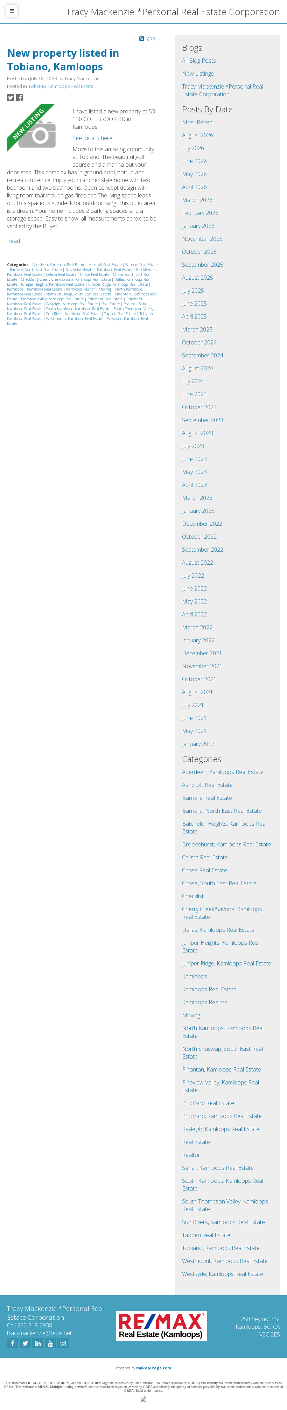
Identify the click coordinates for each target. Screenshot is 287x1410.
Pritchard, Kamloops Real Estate (222, 1116)
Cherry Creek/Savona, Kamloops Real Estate (76, 279)
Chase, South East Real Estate (219, 883)
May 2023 (194, 472)
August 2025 (197, 277)
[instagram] (63, 1343)
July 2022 (193, 575)
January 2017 (198, 744)
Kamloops (15, 289)
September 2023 (202, 420)
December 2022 (202, 524)
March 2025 (197, 329)
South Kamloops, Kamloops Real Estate (78, 308)
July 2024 (193, 381)
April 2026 (194, 187)
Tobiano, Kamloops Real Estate (60, 86)
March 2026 (197, 200)
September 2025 (202, 264)
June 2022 (194, 588)
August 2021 (197, 692)
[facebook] (12, 1343)
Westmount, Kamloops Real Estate (75, 318)
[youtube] (50, 1343)
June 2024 (194, 394)
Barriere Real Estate (141, 264)
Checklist (29, 279)
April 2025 (194, 316)
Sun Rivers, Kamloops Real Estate (74, 313)
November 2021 (202, 666)
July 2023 (193, 446)
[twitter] (25, 1343)
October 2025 (199, 252)
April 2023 (194, 485)
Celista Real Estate (61, 274)
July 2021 (193, 705)
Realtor (130, 303)
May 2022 (194, 601)
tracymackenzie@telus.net (39, 1333)
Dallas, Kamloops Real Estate (218, 930)
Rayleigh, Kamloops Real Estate (72, 303)
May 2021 (194, 731)
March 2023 (197, 498)
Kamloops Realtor (81, 289)
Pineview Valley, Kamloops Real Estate (53, 298)
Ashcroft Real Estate (105, 264)
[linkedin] (37, 1343)
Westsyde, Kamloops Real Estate (222, 1274)
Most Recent (198, 122)
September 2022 (202, 549)
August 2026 (197, 135)
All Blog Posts (199, 60)
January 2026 (198, 226)
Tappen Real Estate (120, 313)
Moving (105, 289)
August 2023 (197, 433)
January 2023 (198, 511)
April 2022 (194, 614)
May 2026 (194, 174)
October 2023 (199, 407)
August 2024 (197, 368)
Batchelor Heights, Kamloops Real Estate (99, 269)
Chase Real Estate (95, 274)
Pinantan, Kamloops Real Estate (221, 1069)
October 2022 (199, 536)
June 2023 (194, 459)
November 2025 (202, 239)
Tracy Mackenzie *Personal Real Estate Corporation (222, 90)
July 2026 (193, 148)
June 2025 (194, 303)
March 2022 (197, 627)
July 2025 (193, 290)
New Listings (198, 73)
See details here (92, 138)
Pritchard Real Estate (106, 298)
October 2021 (199, 679)
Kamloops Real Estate (45, 289)
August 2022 (197, 562)
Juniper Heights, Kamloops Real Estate (53, 284)
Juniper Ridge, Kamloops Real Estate (118, 284)
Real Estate (111, 303)
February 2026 (200, 213)
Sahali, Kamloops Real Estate (218, 1168)
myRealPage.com (153, 1367)
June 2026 (194, 161)
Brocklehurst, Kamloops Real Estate (226, 844)
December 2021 (202, 653)
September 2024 (202, 355)
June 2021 (194, 718)
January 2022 (198, 640)
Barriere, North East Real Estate (36, 269)
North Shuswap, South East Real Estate (79, 294)
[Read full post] (37, 135)
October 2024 (199, 342)
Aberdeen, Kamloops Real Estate (59, 264)
